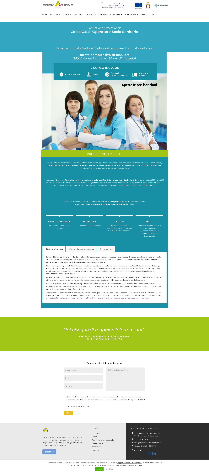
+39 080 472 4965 (118, 5)
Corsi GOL (77, 14)
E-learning (145, 14)
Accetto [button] (99, 469)
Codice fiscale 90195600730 (146, 446)
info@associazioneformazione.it (112, 7)
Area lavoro (97, 447)
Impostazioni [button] (109, 469)
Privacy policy (139, 397)
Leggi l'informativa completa (129, 463)
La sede (65, 14)
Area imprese (130, 14)
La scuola (54, 14)
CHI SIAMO (49, 452)
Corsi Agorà (91, 14)
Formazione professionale (109, 14)
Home (44, 14)
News (154, 14)
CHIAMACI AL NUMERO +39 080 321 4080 (104, 336)
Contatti (95, 450)
